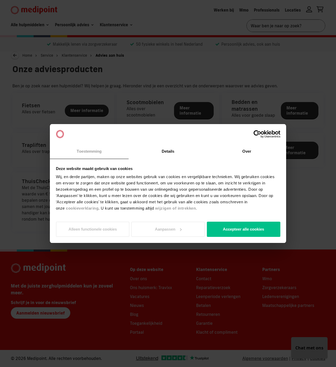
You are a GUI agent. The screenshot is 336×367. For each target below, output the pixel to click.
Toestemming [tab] (89, 151)
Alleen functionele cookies (93, 229)
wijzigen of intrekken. (176, 208)
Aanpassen (165, 229)
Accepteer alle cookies (243, 229)
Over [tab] (246, 151)
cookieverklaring (82, 208)
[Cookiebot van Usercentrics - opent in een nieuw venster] (257, 134)
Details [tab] (168, 151)
